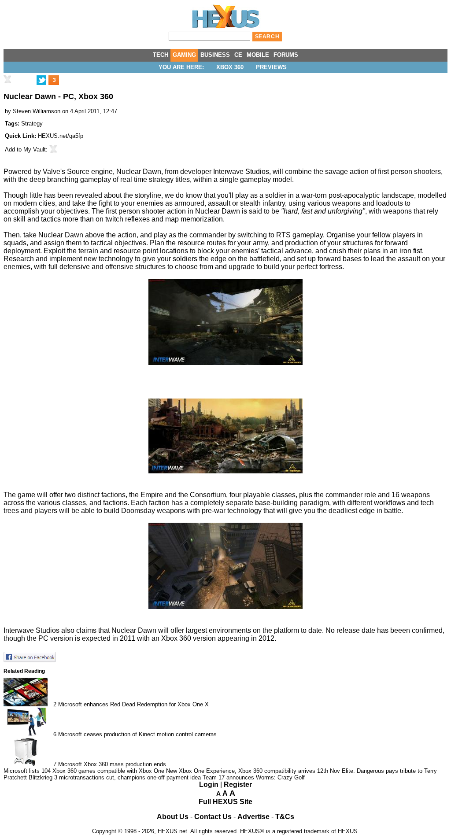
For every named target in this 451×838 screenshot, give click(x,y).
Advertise (253, 816)
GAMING (184, 55)
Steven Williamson (36, 111)
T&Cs (284, 816)
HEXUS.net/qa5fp (60, 136)
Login (208, 784)
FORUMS (286, 55)
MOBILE (258, 55)
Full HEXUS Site (225, 801)
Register (238, 784)
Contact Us (213, 816)
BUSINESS (215, 55)
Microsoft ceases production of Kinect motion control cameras (137, 734)
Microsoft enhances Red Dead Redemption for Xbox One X (133, 704)
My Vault (34, 149)
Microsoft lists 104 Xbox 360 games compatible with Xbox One (84, 771)
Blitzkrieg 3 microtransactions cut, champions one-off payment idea (115, 777)
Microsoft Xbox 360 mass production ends (112, 764)
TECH (160, 55)
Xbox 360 (230, 67)
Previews (271, 67)
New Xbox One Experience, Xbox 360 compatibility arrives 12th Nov (253, 771)
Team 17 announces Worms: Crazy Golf (254, 777)
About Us (173, 816)
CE (238, 55)
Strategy (32, 123)
